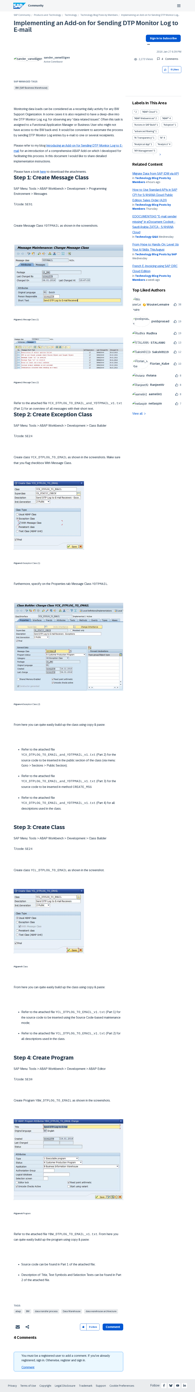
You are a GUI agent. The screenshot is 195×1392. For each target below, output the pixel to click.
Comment (28, 1367)
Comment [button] (113, 1327)
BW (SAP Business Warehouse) (31, 88)
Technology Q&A (146, 236)
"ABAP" (165, 118)
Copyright (45, 1385)
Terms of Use (28, 1385)
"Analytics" (162, 144)
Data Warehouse (71, 1311)
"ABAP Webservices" (144, 118)
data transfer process (46, 1311)
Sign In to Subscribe (163, 38)
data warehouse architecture (101, 1311)
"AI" (161, 137)
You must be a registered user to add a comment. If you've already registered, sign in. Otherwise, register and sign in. (66, 1358)
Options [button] (148, 45)
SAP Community (22, 15)
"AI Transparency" (143, 137)
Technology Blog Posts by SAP (156, 254)
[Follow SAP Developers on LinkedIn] (184, 1385)
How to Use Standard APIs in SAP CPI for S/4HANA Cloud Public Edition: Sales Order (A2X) (154, 195)
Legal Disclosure (65, 1385)
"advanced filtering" (144, 131)
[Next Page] (159, 154)
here (43, 171)
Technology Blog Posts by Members (99, 15)
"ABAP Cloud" (149, 112)
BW (28, 1311)
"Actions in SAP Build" (145, 125)
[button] (165, 69)
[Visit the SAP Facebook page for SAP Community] (163, 1385)
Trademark (85, 1385)
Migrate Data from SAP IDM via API (155, 173)
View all (137, 413)
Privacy (12, 1385)
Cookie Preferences (121, 1385)
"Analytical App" (142, 144)
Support (101, 1385)
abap (18, 1311)
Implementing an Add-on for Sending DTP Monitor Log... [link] (150, 15)
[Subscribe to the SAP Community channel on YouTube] (177, 1385)
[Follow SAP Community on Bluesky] (170, 1385)
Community (35, 5)
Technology (71, 15)
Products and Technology (47, 15)
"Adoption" (168, 125)
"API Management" (143, 150)
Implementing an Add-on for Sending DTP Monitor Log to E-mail (96, 26)
